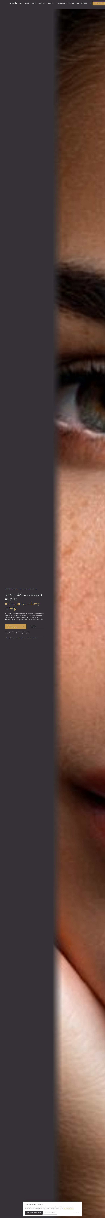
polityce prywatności (68, 1208)
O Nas (27, 3)
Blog (77, 3)
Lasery (50, 3)
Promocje (70, 3)
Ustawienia (75, 1212)
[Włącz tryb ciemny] (90, 3)
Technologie (60, 3)
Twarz (33, 3)
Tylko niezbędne (50, 1212)
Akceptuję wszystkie (33, 1212)
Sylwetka (41, 3)
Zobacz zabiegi (33, 626)
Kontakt (84, 3)
